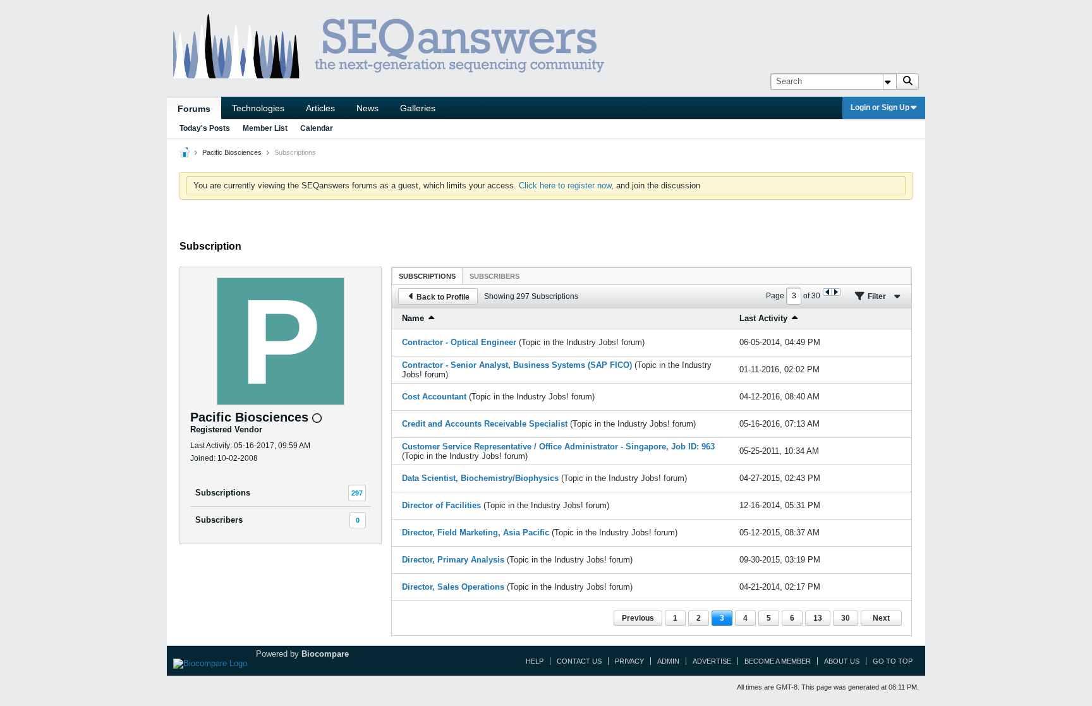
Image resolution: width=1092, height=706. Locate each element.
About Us (841, 661)
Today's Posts (204, 128)
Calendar (316, 128)
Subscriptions (222, 492)
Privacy (629, 661)
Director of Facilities (441, 505)
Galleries (417, 108)
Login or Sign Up (880, 107)
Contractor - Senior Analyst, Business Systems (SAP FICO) (517, 365)
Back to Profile (443, 297)
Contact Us (579, 661)
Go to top (893, 661)
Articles (320, 108)
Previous (638, 618)
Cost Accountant (434, 396)
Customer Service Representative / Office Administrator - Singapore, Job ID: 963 (558, 446)
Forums (194, 109)
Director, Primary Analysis (453, 559)
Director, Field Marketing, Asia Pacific (475, 532)
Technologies (258, 108)
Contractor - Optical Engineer (459, 342)
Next (881, 618)
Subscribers (219, 520)
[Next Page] (836, 292)
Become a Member (777, 661)
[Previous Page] (827, 292)
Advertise (712, 661)
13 (817, 618)
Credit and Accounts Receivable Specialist (484, 424)
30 (845, 618)
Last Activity (763, 318)
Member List (265, 128)
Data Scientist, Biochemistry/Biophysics (480, 478)
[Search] (907, 81)
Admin (668, 661)
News (367, 108)
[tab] (427, 275)
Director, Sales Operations (453, 587)
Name (413, 318)
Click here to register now (565, 185)
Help (534, 661)
